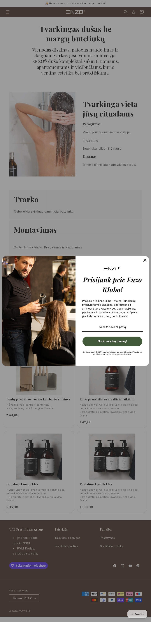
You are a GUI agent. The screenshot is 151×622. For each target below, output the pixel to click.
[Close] (145, 260)
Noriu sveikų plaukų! (112, 341)
